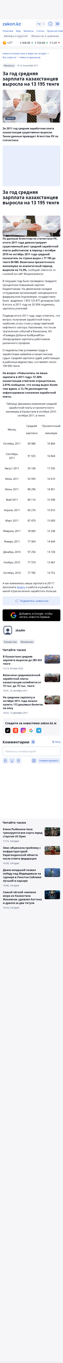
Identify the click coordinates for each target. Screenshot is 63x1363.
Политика (8, 30)
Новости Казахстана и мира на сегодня (24, 53)
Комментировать (48, 760)
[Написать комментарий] (31, 751)
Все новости (9, 57)
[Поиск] (50, 24)
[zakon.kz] (12, 23)
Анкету (21, 587)
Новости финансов (30, 57)
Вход (57, 741)
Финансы (28, 30)
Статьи (40, 30)
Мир (18, 30)
